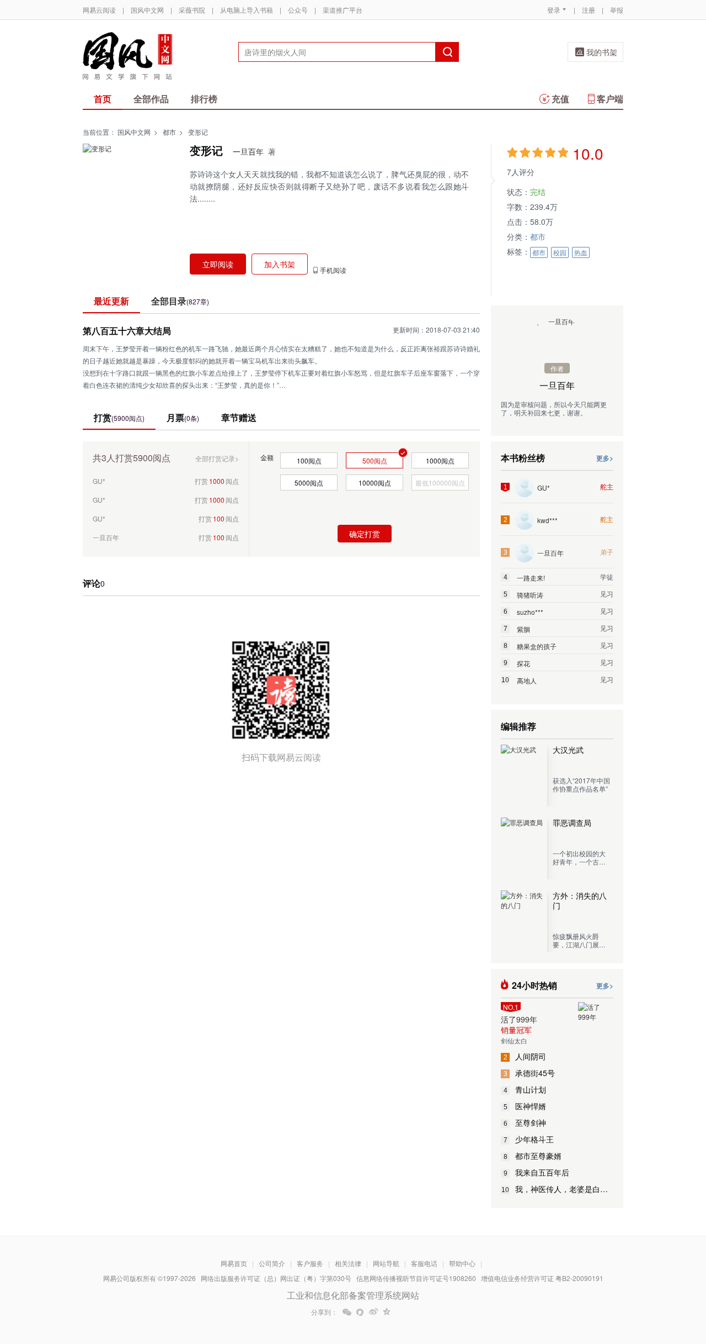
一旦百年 (248, 151)
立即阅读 (217, 264)
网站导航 (386, 1263)
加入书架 (279, 264)
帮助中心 (462, 1263)
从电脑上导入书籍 (246, 9)
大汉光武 (568, 750)
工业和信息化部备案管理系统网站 (353, 1295)
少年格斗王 (529, 1139)
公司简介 (272, 1263)
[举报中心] (653, 1279)
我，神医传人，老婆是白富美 (557, 1188)
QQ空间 (386, 1312)
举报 (616, 9)
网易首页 (234, 1263)
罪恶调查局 (572, 823)
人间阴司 (525, 1056)
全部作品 (151, 98)
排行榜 (204, 98)
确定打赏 (364, 533)
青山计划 (525, 1089)
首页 (102, 98)
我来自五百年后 (537, 1172)
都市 (169, 131)
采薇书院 (192, 9)
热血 (580, 252)
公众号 (298, 9)
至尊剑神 (525, 1122)
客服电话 (424, 1263)
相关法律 (348, 1263)
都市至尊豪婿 (533, 1155)
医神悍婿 (525, 1105)
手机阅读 (333, 270)
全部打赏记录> (217, 458)
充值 (560, 98)
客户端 (610, 98)
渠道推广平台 (342, 9)
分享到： (324, 1312)
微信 (347, 1312)
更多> (604, 458)
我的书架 (601, 51)
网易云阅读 (99, 9)
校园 (559, 252)
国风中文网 (147, 9)
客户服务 (310, 1263)
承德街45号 (529, 1072)
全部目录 (180, 300)
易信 (360, 1312)
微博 (373, 1312)
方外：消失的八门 (580, 900)
